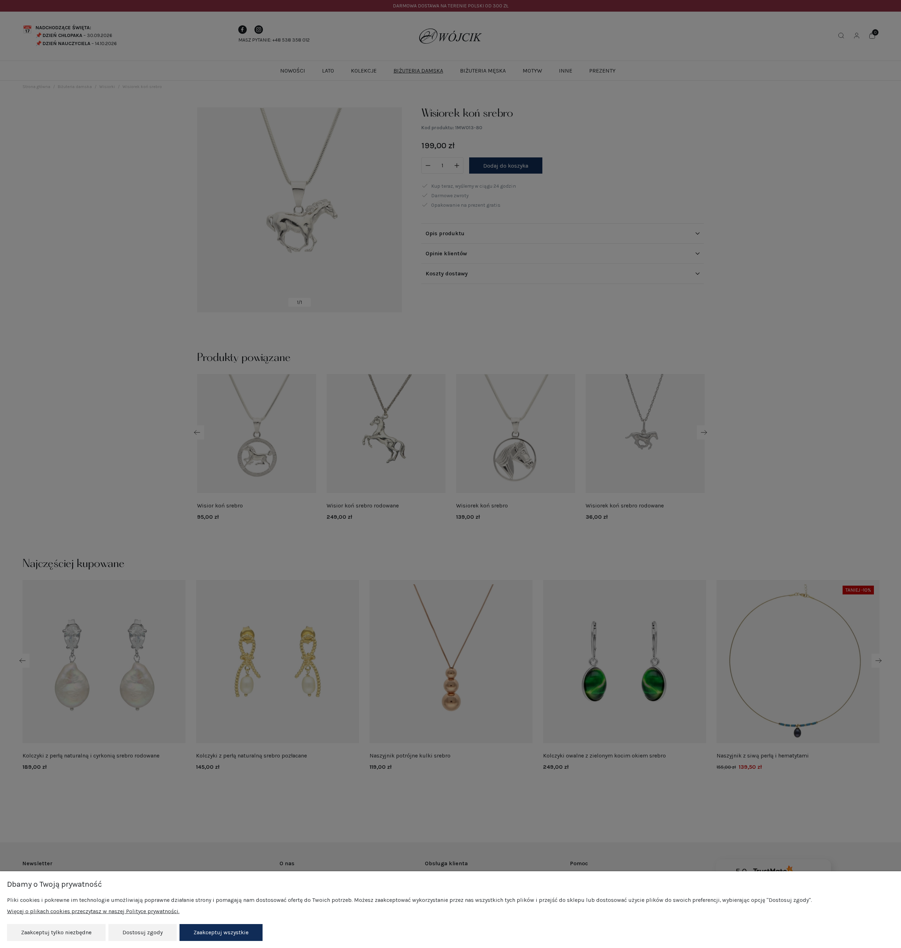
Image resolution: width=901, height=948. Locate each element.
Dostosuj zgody (142, 932)
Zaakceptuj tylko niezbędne (56, 932)
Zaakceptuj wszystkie (221, 932)
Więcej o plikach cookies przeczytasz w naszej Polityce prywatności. (93, 911)
